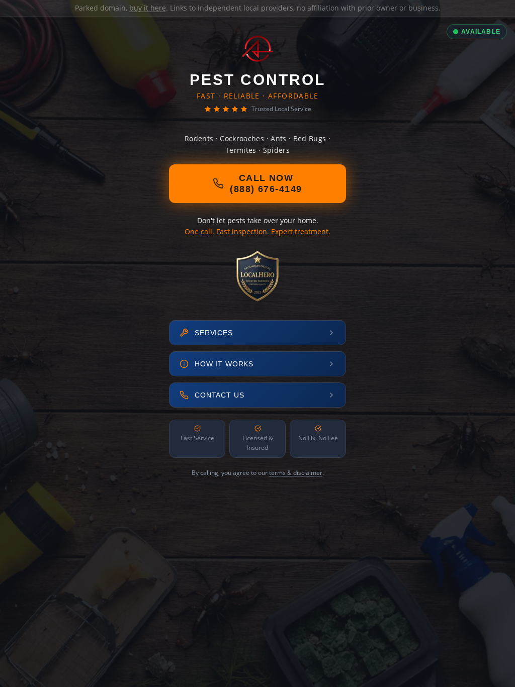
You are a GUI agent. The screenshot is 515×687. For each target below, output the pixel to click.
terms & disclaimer (295, 472)
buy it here (147, 8)
